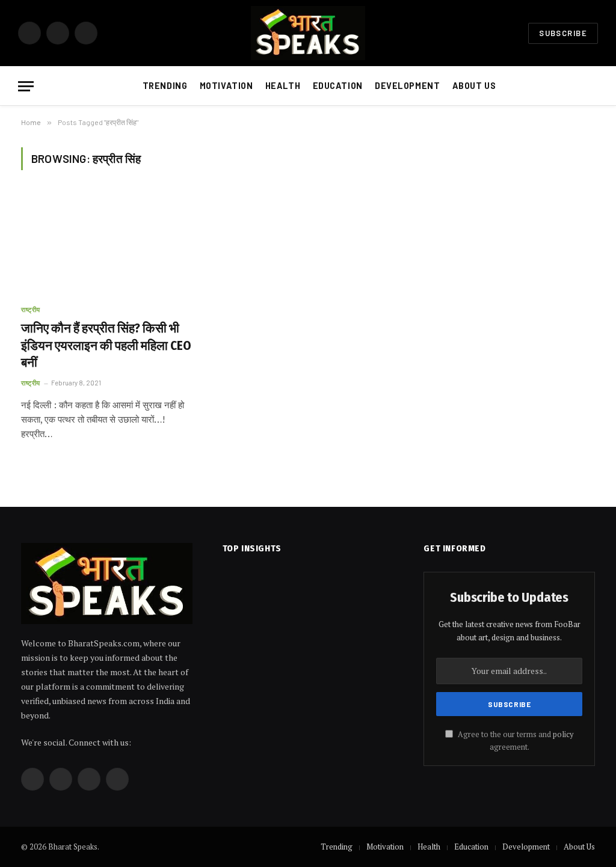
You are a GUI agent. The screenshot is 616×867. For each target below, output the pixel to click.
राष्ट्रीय (30, 309)
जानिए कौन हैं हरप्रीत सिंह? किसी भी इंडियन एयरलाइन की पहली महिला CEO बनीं (106, 345)
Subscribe (563, 33)
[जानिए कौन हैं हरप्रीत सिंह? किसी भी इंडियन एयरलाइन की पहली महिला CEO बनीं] (109, 243)
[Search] (597, 86)
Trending (165, 86)
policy (563, 734)
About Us (474, 86)
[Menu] (26, 86)
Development (407, 86)
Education (338, 86)
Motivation (226, 86)
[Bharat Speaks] (308, 33)
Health (282, 86)
